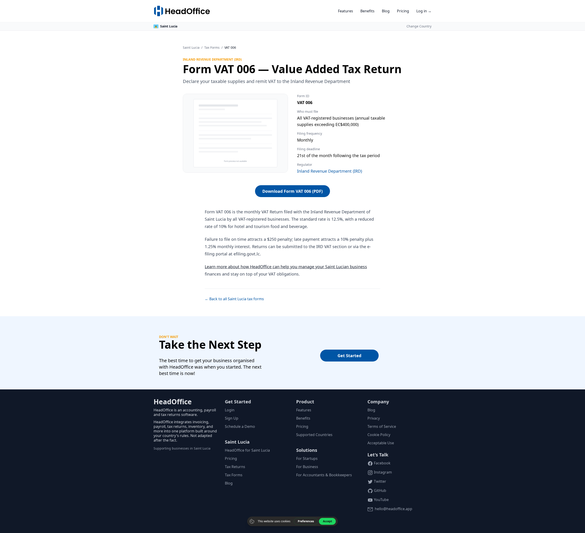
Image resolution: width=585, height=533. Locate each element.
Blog (386, 10)
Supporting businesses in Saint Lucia (182, 448)
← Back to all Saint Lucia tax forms (234, 298)
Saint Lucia (191, 47)
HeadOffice (173, 401)
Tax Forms (212, 47)
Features (345, 10)
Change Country (419, 26)
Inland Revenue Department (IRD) (329, 171)
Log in (423, 10)
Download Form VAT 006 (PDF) (292, 191)
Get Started (349, 355)
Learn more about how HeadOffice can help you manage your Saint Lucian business (286, 266)
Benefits (367, 10)
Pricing (403, 10)
